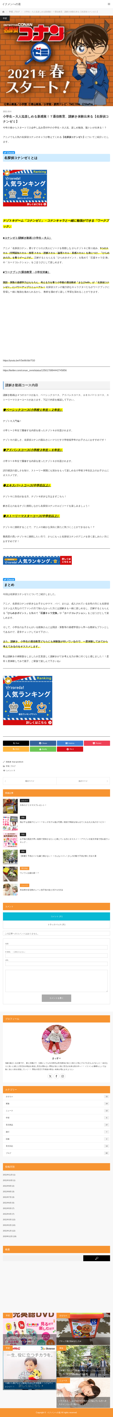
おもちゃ (24, 800)
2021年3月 (7, 1220)
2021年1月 (7, 1231)
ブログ (13, 766)
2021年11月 (8, 1175)
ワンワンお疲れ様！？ (29, 873)
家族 (23, 817)
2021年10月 (8, 1180)
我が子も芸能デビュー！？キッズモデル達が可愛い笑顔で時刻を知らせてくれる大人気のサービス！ (63, 822)
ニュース (24, 885)
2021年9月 (7, 1186)
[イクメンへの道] (52, 4)
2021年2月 (7, 1225)
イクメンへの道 (54, 1412)
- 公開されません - (15, 952)
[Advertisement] (56, 1288)
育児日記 (24, 868)
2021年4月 (7, 1214)
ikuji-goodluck (17, 762)
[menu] (109, 4)
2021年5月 (7, 1208)
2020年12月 (8, 1236)
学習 (5, 18)
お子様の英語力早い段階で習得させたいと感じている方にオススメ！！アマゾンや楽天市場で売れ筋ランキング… (65, 840)
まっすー (56, 1058)
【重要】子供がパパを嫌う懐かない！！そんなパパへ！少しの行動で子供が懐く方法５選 (58, 856)
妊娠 (56, 1139)
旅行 (56, 1132)
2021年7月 (7, 1197)
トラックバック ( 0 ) (56, 924)
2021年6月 (7, 1203)
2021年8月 (7, 1192)
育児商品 (57, 1125)
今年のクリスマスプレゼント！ (33, 805)
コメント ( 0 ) (56, 916)
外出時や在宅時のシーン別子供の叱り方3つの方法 (41, 890)
